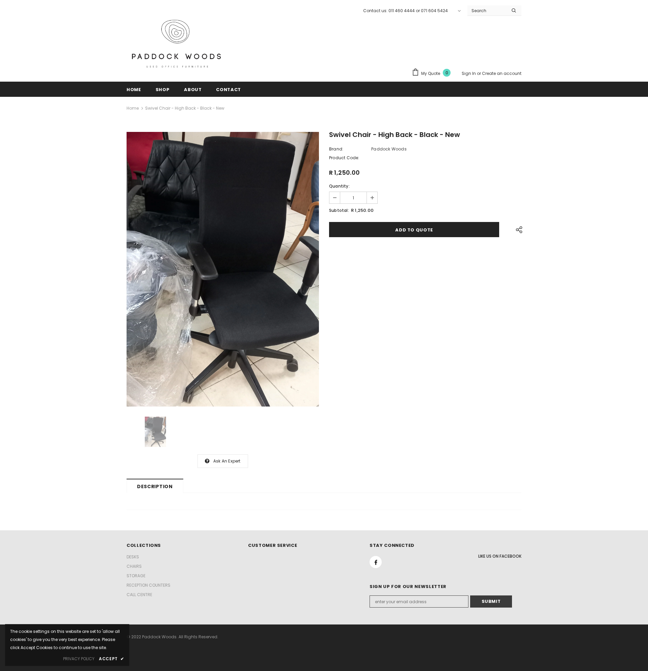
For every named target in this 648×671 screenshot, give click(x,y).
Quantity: (339, 186)
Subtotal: (339, 210)
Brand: (336, 149)
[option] (223, 269)
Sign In (469, 73)
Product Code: (344, 158)
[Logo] (177, 46)
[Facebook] (376, 562)
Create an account (501, 73)
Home (133, 108)
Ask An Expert (227, 461)
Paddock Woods (389, 149)
